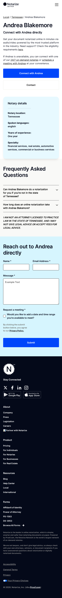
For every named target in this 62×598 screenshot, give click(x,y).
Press (6, 417)
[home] (13, 4)
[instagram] (26, 387)
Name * (7, 261)
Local (6, 17)
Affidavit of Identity (12, 507)
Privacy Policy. (17, 330)
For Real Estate (10, 463)
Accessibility (9, 564)
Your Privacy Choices (17, 580)
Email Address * (41, 261)
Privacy (7, 575)
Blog (5, 479)
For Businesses (10, 459)
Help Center (9, 483)
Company (8, 412)
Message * (9, 275)
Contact (31, 85)
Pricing (6, 445)
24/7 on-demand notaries (24, 59)
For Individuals (10, 450)
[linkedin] (19, 387)
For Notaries (9, 454)
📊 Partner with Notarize (15, 430)
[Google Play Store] (12, 394)
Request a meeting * (14, 309)
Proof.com (35, 587)
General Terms (10, 569)
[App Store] (32, 394)
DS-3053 (7, 521)
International (9, 492)
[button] (56, 4)
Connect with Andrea (31, 73)
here (20, 49)
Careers (7, 426)
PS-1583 (7, 516)
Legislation (8, 421)
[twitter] (5, 387)
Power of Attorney (12, 512)
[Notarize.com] (9, 369)
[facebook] (12, 387)
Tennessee (17, 17)
